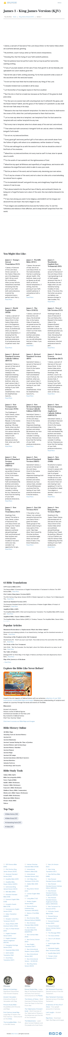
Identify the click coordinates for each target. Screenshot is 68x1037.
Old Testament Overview (54, 989)
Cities (10, 1019)
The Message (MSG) (54, 933)
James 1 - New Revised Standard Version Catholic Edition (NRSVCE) (33, 408)
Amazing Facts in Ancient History (14, 735)
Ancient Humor (8, 750)
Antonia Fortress (9, 763)
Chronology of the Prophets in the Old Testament (20, 637)
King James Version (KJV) (26, 17)
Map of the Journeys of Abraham (14, 659)
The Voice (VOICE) (53, 936)
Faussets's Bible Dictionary (12, 788)
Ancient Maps (8, 753)
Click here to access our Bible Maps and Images (19, 721)
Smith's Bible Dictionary (11, 782)
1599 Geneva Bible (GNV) (12, 587)
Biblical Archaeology (10, 989)
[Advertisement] (34, 32)
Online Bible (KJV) (9, 775)
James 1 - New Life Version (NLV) (33, 508)
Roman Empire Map (31, 989)
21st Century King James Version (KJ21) (17, 594)
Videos (5, 803)
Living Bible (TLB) (32, 898)
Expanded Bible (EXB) (12, 950)
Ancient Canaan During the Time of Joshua (17, 742)
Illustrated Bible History (11, 798)
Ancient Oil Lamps (9, 755)
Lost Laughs (50, 1012)
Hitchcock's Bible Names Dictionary (15, 793)
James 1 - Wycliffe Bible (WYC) (33, 261)
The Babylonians (30, 1021)
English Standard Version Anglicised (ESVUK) (9, 940)
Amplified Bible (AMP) (10, 609)
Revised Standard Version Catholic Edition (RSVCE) (53, 928)
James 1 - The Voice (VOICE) (32, 309)
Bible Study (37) (11, 818)
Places (40, 996)
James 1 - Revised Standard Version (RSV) (33, 356)
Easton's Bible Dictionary (12, 785)
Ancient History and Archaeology (14, 745)
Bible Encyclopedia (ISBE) (12, 777)
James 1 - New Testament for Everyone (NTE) (11, 407)
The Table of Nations (10, 652)
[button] (59, 3)
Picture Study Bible (9, 801)
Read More (8, 299)
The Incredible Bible (10, 1022)
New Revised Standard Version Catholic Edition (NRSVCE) (54, 886)
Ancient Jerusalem (9, 997)
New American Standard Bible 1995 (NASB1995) (31, 930)
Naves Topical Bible (10, 780)
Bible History (14, 1033)
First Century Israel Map (11, 1012)
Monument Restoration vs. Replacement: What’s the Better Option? (25, 630)
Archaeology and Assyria (12, 765)
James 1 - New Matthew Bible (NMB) (54, 459)
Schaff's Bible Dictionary (11, 795)
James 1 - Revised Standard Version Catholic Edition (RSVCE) (12, 357)
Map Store (49, 1018)
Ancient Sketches (9, 760)
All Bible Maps (8, 732)
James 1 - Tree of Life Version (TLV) (55, 309)
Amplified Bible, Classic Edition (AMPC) (16, 617)
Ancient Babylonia (9, 740)
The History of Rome (31, 999)
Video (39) (9, 827)
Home (14, 17)
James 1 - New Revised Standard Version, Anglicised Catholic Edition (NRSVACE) (55, 410)
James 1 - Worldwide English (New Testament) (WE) (55, 263)
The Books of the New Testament (14, 644)
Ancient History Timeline (12, 747)
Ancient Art (7, 737)
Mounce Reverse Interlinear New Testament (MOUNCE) (31, 908)
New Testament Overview (54, 997)
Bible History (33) (12, 814)
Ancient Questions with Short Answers (16, 758)
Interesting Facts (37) (13, 822)
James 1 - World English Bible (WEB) (11, 310)
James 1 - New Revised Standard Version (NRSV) (33, 459)
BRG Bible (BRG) (10, 892)
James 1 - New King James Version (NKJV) (54, 509)
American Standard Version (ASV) (15, 602)
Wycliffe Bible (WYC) (54, 953)
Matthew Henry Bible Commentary (15, 790)
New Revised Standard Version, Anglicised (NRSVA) (52, 893)
